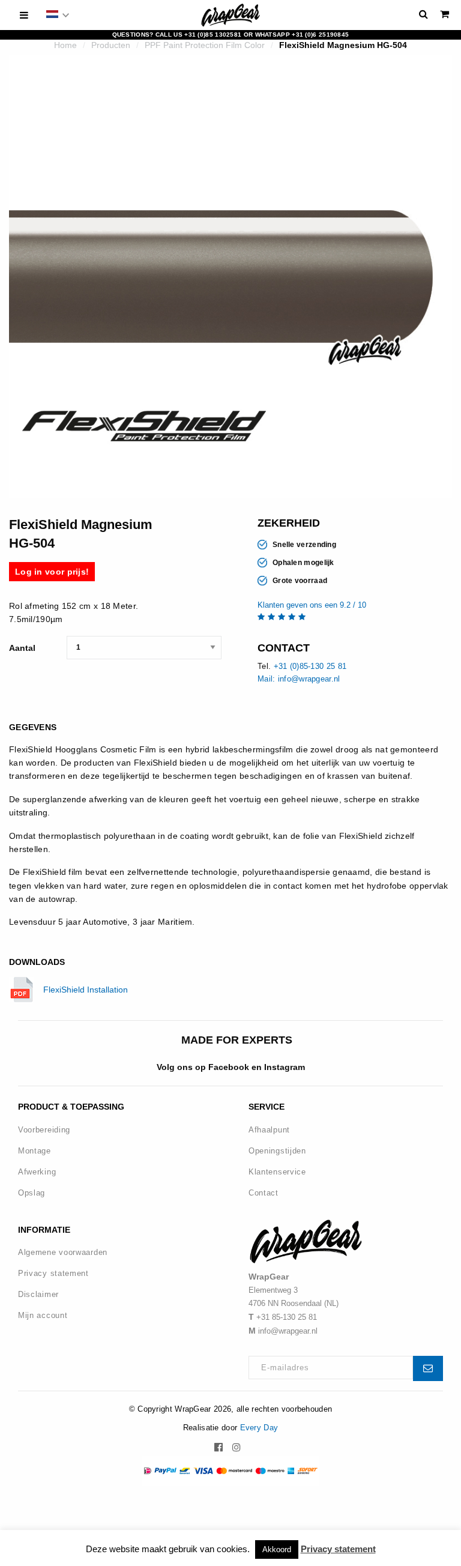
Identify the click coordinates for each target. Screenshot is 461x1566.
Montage (34, 1150)
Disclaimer (38, 1294)
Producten (110, 45)
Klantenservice (277, 1171)
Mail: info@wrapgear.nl (299, 678)
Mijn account (42, 1315)
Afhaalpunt (269, 1129)
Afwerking (37, 1171)
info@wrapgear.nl (288, 1330)
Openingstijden (277, 1150)
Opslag (31, 1192)
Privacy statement (53, 1273)
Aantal (22, 648)
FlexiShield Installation (85, 989)
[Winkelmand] (444, 14)
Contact (264, 1192)
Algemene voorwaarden (62, 1252)
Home (65, 45)
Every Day (259, 1427)
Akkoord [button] (276, 1549)
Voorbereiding (44, 1129)
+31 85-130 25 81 (286, 1317)
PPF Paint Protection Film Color (205, 45)
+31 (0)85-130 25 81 (310, 666)
